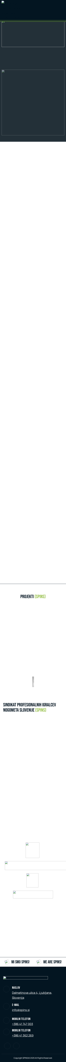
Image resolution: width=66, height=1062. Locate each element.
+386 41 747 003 (22, 1024)
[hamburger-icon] (54, 11)
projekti (32, 597)
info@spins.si (21, 1010)
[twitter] (7, 1046)
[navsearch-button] (61, 11)
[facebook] (16, 1046)
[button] (34, 644)
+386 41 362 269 (22, 1035)
